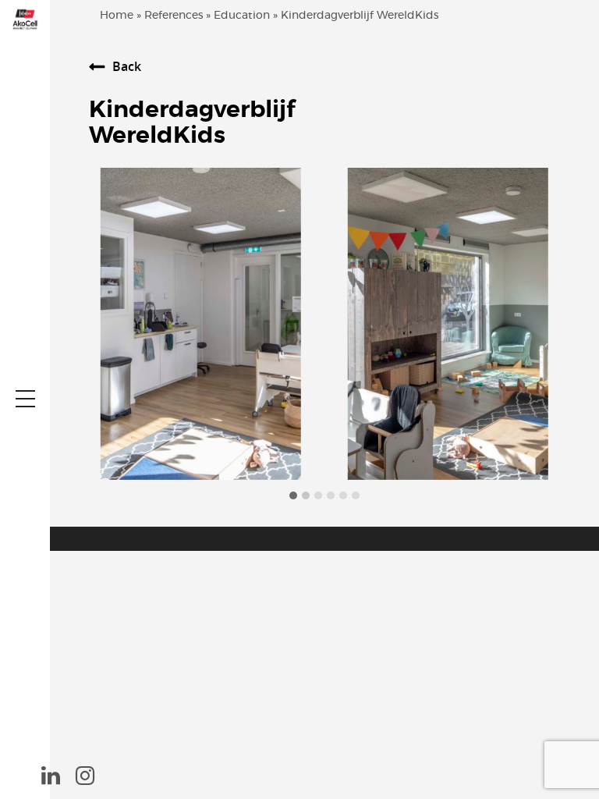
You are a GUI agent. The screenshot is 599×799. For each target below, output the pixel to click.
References (173, 15)
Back (126, 66)
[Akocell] (25, 18)
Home (116, 15)
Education (242, 15)
